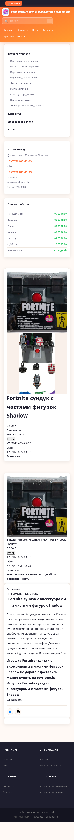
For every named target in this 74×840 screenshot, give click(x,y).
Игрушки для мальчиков (24, 60)
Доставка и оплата (14, 36)
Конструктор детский (22, 94)
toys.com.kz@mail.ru (20, 182)
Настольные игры (20, 100)
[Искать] (50, 21)
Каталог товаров (19, 54)
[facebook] (10, 711)
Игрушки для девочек (22, 72)
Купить (11, 439)
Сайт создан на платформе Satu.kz (37, 812)
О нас (35, 30)
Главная (8, 30)
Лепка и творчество (21, 83)
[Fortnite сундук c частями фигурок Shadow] (37, 506)
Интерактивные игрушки (24, 66)
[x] (18, 711)
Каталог (21, 30)
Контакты (48, 30)
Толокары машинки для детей (27, 105)
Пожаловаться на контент (46, 816)
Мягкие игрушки (19, 88)
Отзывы (7, 792)
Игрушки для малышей (23, 77)
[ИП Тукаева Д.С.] (5, 12)
